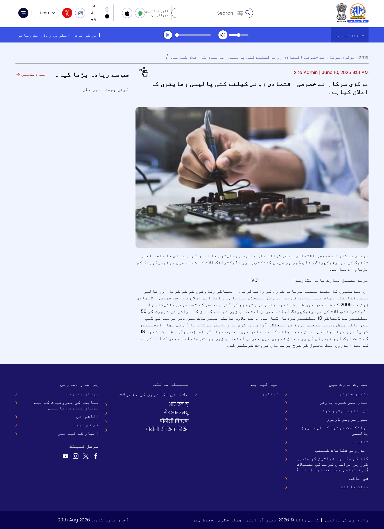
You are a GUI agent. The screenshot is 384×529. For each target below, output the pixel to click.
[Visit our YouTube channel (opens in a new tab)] (65, 456)
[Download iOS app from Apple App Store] (127, 13)
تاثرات (360, 441)
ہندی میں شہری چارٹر (344, 402)
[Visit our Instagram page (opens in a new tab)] (75, 456)
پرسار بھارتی (82, 394)
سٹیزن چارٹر (354, 394)
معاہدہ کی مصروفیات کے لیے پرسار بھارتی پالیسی (66, 405)
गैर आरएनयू (176, 412)
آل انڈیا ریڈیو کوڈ (345, 410)
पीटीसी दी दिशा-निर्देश (167, 429)
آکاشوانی (87, 416)
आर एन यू (178, 404)
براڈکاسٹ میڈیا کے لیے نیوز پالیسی (335, 430)
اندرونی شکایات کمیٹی (342, 450)
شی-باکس (359, 478)
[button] (239, 13)
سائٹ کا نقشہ (353, 486)
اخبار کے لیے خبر (78, 433)
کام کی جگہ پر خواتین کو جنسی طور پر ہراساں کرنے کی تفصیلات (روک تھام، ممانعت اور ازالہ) (333, 464)
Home (362, 57)
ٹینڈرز (270, 394)
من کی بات (86, 35)
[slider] (193, 35)
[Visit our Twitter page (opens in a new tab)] (86, 456)
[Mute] (222, 34)
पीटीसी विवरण (174, 421)
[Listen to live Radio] (67, 13)
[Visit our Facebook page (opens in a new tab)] (96, 456)
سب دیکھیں (32, 74)
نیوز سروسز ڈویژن (347, 419)
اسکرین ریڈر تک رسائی (44, 35)
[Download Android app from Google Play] (140, 13)
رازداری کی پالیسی (346, 520)
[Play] (167, 34)
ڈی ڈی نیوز (86, 425)
